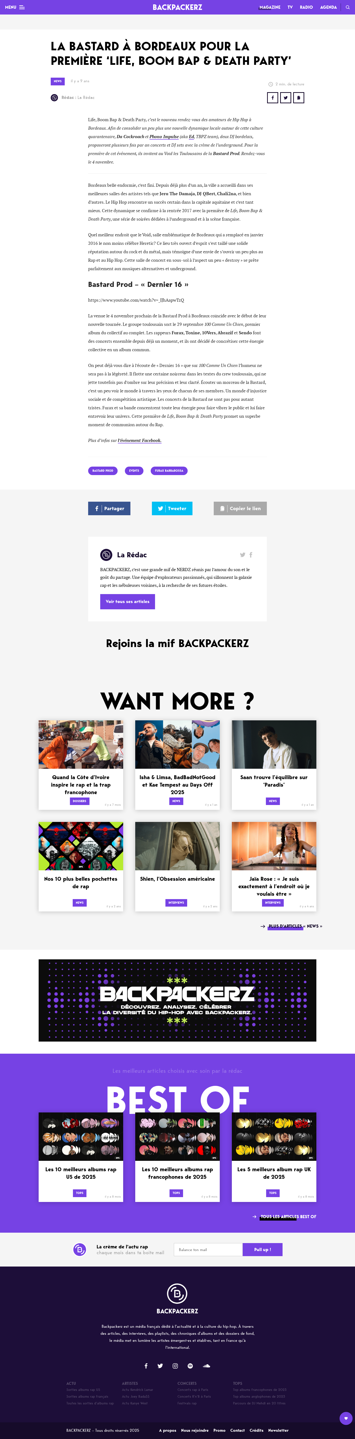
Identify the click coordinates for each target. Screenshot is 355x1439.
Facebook (251, 555)
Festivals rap (187, 1403)
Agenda (328, 7)
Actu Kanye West (135, 1403)
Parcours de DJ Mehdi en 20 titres (259, 1403)
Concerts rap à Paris (193, 1389)
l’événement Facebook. (140, 440)
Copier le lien (245, 508)
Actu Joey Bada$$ (135, 1396)
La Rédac (78, 97)
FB (272, 98)
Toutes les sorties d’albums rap (90, 1403)
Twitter (286, 98)
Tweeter (177, 508)
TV (290, 7)
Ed (191, 136)
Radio (306, 7)
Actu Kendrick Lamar (137, 1389)
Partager (114, 508)
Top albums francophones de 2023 (260, 1389)
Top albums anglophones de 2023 (259, 1396)
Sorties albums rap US (83, 1389)
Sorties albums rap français (87, 1396)
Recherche (347, 7)
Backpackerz (177, 7)
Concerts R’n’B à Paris (194, 1396)
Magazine (270, 7)
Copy (299, 98)
